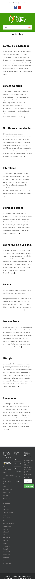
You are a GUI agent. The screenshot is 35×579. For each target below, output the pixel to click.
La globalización (12, 85)
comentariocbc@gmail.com (17, 3)
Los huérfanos (11, 321)
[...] (9, 74)
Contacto (17, 481)
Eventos (17, 476)
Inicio (16, 459)
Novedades (17, 464)
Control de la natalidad (16, 46)
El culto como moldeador (17, 128)
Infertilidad (9, 168)
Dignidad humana (13, 207)
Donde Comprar (17, 470)
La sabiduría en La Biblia (17, 244)
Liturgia (7, 358)
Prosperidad (10, 398)
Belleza (7, 284)
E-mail (26, 478)
